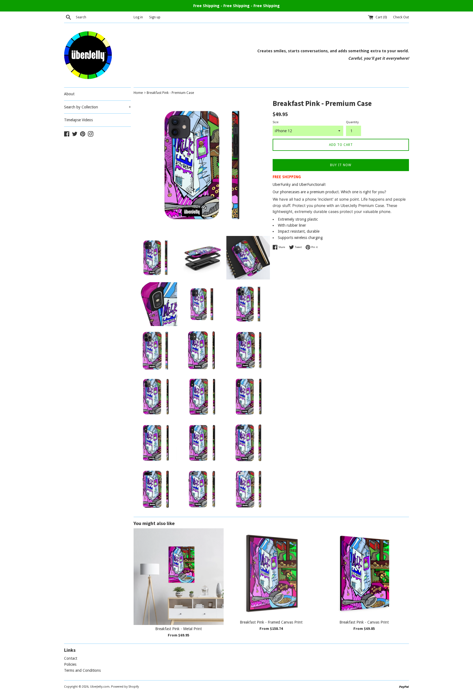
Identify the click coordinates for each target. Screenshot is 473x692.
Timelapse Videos (78, 120)
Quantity (352, 122)
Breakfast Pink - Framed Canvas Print (271, 622)
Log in (138, 17)
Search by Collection (97, 107)
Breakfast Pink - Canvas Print (364, 622)
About (69, 94)
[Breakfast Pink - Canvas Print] (364, 573)
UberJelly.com (99, 686)
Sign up (154, 17)
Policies (70, 664)
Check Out (401, 17)
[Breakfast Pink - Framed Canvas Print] (271, 573)
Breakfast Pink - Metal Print (178, 629)
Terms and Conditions (82, 670)
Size (275, 122)
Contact (70, 658)
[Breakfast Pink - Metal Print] (179, 576)
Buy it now (340, 165)
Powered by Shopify (125, 686)
